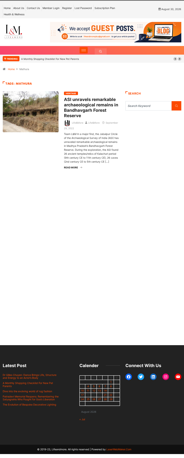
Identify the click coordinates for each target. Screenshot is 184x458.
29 (110, 399)
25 (88, 399)
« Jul (82, 419)
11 (88, 390)
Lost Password (83, 8)
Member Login (51, 8)
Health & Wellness (14, 14)
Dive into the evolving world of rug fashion (28, 391)
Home (7, 8)
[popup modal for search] (100, 51)
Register (67, 8)
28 (105, 399)
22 (110, 394)
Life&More (77, 122)
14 (105, 390)
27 (99, 399)
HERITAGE (71, 93)
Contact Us (33, 8)
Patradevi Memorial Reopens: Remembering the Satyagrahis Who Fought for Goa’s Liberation (31, 398)
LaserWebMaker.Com (118, 449)
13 (99, 390)
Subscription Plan (105, 8)
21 (105, 394)
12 (94, 390)
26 (93, 399)
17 (82, 394)
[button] (175, 59)
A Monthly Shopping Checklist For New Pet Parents (50, 58)
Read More (71, 167)
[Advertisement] (153, 143)
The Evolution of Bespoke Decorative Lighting (29, 404)
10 (82, 390)
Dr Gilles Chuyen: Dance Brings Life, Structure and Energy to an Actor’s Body (29, 376)
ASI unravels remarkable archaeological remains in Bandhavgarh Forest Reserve (91, 107)
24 (82, 399)
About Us (18, 8)
